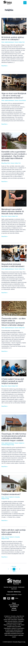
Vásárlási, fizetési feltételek (10, 587)
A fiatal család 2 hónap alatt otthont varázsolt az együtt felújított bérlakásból (12, 381)
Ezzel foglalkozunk (14, 605)
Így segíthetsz (14, 606)
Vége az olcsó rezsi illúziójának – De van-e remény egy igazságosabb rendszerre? (13, 95)
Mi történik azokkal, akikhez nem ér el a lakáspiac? (12, 38)
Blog (2, 163)
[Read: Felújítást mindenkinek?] (14, 483)
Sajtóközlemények (9, 42)
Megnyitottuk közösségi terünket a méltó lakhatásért (12, 265)
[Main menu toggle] (25, 2)
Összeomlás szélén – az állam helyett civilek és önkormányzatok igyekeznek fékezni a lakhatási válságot (13, 321)
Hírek (2, 42)
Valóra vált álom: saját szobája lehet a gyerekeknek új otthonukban (13, 532)
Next (15, 571)
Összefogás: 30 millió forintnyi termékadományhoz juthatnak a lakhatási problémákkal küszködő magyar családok (13, 437)
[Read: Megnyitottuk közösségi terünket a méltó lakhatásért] (14, 253)
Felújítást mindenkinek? (11, 494)
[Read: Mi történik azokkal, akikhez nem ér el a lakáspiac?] (14, 26)
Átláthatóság (17, 591)
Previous (13, 566)
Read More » (4, 66)
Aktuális (14, 608)
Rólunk (14, 603)
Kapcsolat (10, 591)
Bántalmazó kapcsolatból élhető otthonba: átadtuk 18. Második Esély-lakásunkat (12, 211)
